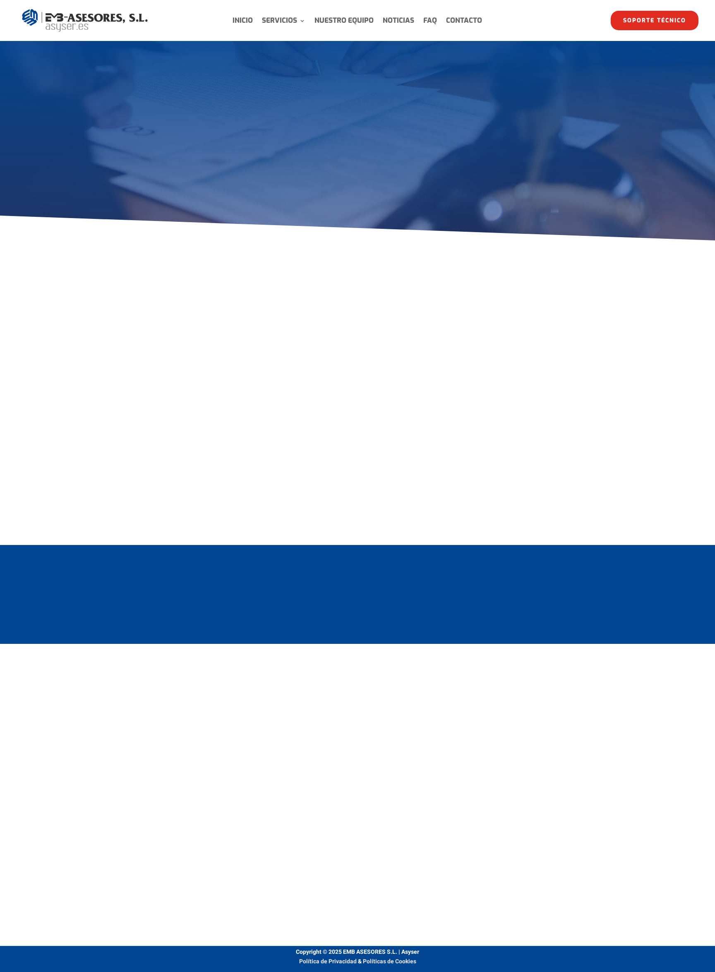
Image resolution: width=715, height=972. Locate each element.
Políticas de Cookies (389, 961)
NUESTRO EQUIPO (344, 21)
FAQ (430, 21)
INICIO (243, 21)
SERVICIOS (279, 21)
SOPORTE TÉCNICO (654, 20)
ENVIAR (555, 886)
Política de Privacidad (328, 961)
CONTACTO (464, 21)
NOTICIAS (398, 21)
